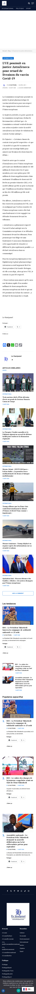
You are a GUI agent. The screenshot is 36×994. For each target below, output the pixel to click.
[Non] (33, 986)
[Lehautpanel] (4, 3)
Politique (20, 8)
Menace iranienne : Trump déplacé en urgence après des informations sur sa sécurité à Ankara (17, 545)
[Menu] (32, 3)
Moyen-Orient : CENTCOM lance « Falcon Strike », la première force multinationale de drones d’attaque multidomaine (16, 472)
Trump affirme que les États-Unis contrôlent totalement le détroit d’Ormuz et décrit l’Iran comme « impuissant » (15, 509)
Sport (28, 8)
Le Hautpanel (12, 85)
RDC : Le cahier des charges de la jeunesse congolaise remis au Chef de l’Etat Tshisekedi (23, 667)
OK (19, 990)
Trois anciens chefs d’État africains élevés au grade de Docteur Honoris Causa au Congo (16, 399)
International (8, 8)
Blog (9, 51)
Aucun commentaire (25, 88)
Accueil (4, 51)
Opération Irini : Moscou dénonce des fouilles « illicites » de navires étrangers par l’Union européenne (17, 580)
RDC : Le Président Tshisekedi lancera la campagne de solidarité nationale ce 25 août (16, 629)
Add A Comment (18, 593)
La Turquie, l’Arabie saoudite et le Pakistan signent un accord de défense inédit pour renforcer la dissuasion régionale (17, 435)
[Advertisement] (18, 30)
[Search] (29, 3)
